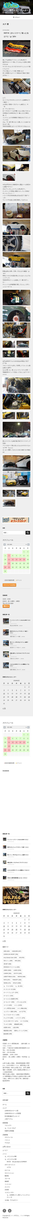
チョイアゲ (8, 1018)
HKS (18, 960)
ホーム (5, 1104)
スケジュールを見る (9, 585)
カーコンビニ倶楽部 (11, 999)
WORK (7, 983)
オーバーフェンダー (11, 992)
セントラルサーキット (11, 1014)
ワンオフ (8, 1024)
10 (4, 693)
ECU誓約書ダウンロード (12, 1116)
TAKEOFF (16, 979)
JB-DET (7, 964)
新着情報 (5, 1123)
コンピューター (9, 1192)
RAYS (7, 979)
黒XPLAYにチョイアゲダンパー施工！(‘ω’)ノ (18, 847)
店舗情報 (5, 1134)
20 (16, 697)
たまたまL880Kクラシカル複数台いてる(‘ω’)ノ (18, 870)
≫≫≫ (21, 625)
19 (12, 697)
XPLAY (17, 983)
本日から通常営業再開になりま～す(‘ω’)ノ (17, 878)
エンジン (7, 1187)
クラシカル (21, 1002)
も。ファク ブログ (10, 1128)
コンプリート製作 (10, 1011)
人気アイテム (9, 1119)
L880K (7, 970)
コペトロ (8, 1005)
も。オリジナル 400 (10, 1159)
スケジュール (9, 1137)
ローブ (24, 1021)
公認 (16, 1027)
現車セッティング (20, 1030)
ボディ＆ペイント (10, 1164)
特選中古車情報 (9, 1131)
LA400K (7, 973)
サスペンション (9, 1173)
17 (4, 697)
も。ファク (8, 986)
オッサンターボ (10, 989)
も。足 (18, 986)
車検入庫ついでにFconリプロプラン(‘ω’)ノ (17, 862)
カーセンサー (9, 1002)
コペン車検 (22, 1008)
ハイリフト (20, 1018)
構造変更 (8, 1030)
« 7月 (4, 708)
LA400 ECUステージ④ (11, 1110)
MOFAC (21, 976)
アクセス (7, 1143)
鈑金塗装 (8, 1034)
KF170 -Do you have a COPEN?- (17, 1161)
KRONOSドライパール (12, 967)
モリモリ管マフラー (11, 1021)
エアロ (9, 1167)
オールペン (8, 995)
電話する (6, 606)
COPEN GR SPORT (11, 954)
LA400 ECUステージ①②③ (13, 1113)
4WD (7, 951)
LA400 (17, 970)
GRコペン (8, 960)
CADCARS (16, 951)
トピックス (8, 1125)
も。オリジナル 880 (10, 1156)
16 (29, 693)
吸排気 (7, 1176)
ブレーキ (7, 1178)
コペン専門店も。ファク (14, 10)
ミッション (8, 1184)
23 (29, 697)
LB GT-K (18, 973)
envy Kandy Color (10, 957)
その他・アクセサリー (11, 1200)
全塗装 (7, 1027)
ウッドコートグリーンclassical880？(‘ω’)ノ (18, 839)
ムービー (5, 1150)
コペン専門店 (9, 1008)
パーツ (5, 1154)
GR (21, 957)
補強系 (7, 1181)
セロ (22, 1011)
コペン (18, 1005)
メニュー (17, 17)
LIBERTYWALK (9, 976)
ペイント (7, 1140)
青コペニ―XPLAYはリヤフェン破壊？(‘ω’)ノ (18, 854)
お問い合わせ (7, 1146)
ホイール (7, 1170)
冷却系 (7, 1189)
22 (25, 697)
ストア (5, 1108)
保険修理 (18, 1024)
